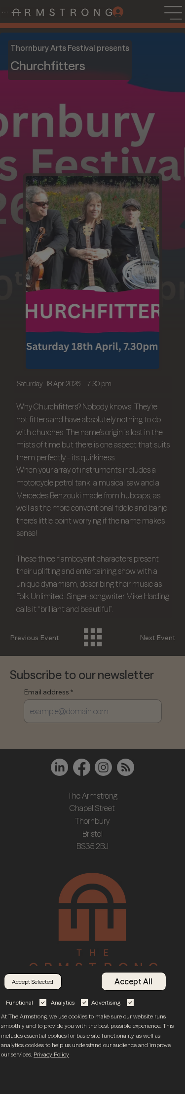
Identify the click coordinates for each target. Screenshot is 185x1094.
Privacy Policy (51, 1054)
